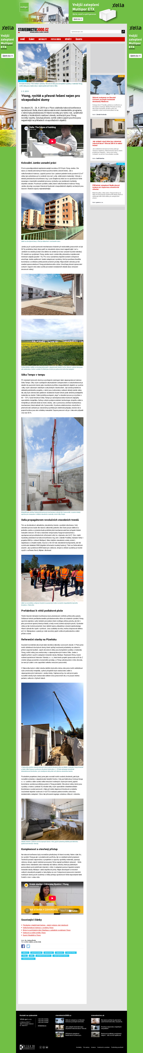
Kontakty (79, 1047)
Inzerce (93, 1047)
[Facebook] (40, 1047)
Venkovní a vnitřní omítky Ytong (34, 933)
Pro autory (86, 1047)
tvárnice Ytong (71, 952)
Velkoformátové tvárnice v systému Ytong (38, 928)
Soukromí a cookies (103, 1047)
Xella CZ (25, 952)
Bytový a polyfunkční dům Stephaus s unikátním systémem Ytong (46, 930)
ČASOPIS (79, 39)
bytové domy (48, 952)
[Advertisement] (52, 980)
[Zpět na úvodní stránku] (33, 30)
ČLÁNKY (31, 39)
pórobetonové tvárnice (43, 955)
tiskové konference (28, 958)
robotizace (59, 952)
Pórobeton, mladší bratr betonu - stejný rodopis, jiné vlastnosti (45, 925)
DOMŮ (22, 39)
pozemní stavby (36, 952)
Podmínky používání (117, 1047)
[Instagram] (43, 1047)
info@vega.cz (42, 1025)
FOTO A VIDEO (56, 39)
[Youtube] (47, 1047)
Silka (31, 955)
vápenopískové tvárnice (61, 955)
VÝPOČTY (68, 39)
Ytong (24, 955)
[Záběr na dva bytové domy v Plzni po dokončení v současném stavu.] (52, 239)
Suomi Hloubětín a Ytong (32, 935)
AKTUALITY (43, 39)
